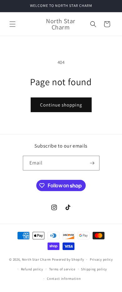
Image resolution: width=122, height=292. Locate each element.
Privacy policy (101, 259)
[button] (12, 24)
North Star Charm (37, 259)
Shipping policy (94, 269)
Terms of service (62, 269)
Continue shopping (61, 105)
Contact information (64, 278)
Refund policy (32, 269)
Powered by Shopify (68, 259)
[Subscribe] (92, 163)
